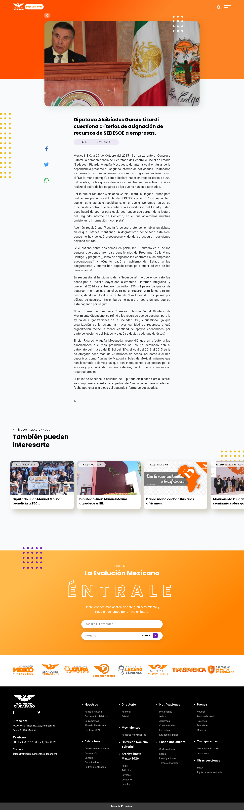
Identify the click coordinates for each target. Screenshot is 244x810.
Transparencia (207, 741)
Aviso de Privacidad (122, 806)
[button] (240, 485)
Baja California (34, 6)
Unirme (145, 635)
